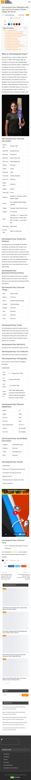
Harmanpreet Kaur (12, 560)
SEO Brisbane (6, 762)
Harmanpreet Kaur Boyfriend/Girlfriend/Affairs (16, 35)
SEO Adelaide (6, 756)
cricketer (6, 560)
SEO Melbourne (7, 754)
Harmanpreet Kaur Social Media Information (15, 46)
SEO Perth (5, 759)
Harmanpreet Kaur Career (11, 38)
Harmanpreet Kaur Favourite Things (13, 36)
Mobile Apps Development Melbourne (11, 767)
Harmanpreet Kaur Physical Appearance (14, 44)
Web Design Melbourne (8, 765)
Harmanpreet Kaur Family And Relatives (14, 33)
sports (18, 560)
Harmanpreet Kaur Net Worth (12, 39)
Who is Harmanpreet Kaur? (10, 30)
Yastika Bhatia (14, 552)
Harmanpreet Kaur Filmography (12, 43)
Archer (4, 588)
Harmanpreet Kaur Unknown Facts (13, 49)
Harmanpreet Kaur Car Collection (13, 41)
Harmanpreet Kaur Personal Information (14, 31)
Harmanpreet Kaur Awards (12, 47)
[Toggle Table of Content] (24, 28)
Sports (27, 14)
